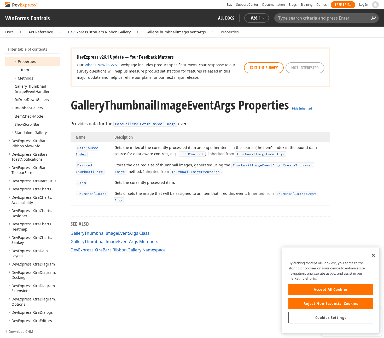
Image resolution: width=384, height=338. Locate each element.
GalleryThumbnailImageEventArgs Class (110, 233)
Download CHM (21, 331)
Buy (229, 4)
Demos (321, 4)
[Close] (373, 255)
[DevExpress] (21, 5)
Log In (363, 4)
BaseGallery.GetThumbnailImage (145, 124)
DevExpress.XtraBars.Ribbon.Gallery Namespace (118, 250)
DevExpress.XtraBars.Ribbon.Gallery (99, 31)
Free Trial (343, 4)
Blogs (293, 4)
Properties (230, 31)
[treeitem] (27, 61)
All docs (226, 18)
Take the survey (264, 68)
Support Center (247, 4)
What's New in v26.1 (102, 64)
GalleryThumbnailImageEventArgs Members (114, 241)
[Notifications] (375, 4)
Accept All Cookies (331, 289)
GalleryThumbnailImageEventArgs (176, 31)
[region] (331, 291)
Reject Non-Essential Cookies (331, 303)
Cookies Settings (331, 317)
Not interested (305, 68)
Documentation (273, 4)
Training (306, 4)
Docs (9, 31)
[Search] (373, 18)
